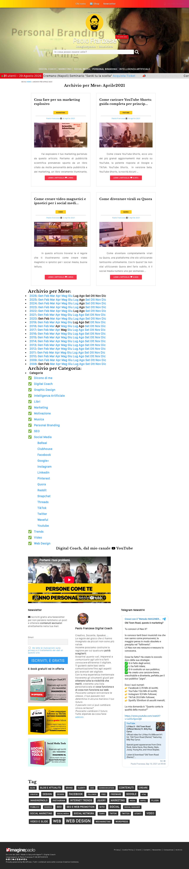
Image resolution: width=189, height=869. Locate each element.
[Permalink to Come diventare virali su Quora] (126, 246)
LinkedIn (43, 472)
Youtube (126, 112)
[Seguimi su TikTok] (15, 859)
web (57, 821)
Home (29, 82)
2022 (33, 311)
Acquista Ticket (101, 76)
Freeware (116, 794)
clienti (81, 788)
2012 (33, 348)
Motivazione (42, 413)
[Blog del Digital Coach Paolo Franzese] (94, 30)
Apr (58, 296)
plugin (155, 800)
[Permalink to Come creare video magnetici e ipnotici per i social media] (60, 246)
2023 (33, 307)
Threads (43, 502)
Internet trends (81, 800)
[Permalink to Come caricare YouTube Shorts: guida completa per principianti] (126, 146)
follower (92, 794)
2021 (33, 314)
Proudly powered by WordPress (19, 862)
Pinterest (44, 478)
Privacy (117, 850)
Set (87, 299)
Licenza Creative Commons (67, 862)
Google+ (43, 460)
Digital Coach (47, 69)
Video (60, 212)
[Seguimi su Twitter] (22, 859)
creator (34, 794)
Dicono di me (43, 378)
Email (31, 637)
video (150, 813)
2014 (33, 341)
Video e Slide (39, 821)
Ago (81, 314)
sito (102, 806)
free (103, 794)
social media (63, 814)
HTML (144, 794)
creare (143, 787)
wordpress (122, 821)
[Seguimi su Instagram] (11, 859)
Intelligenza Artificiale (134, 69)
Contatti (147, 850)
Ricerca (48, 807)
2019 (33, 322)
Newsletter (156, 850)
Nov (98, 299)
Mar (52, 296)
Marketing (65, 69)
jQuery (101, 800)
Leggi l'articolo (56, 178)
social (114, 806)
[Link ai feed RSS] (26, 859)
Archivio (179, 850)
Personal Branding (104, 69)
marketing (118, 800)
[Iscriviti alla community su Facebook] (7, 859)
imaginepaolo (39, 800)
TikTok (42, 508)
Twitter (42, 514)
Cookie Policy (127, 850)
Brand (69, 788)
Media (132, 801)
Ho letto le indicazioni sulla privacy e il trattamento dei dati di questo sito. (45, 650)
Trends (39, 531)
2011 (33, 352)
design (47, 794)
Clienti (138, 850)
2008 (33, 364)
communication (106, 788)
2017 (33, 330)
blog (32, 788)
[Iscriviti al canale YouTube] (13, 859)
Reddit (42, 490)
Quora (126, 212)
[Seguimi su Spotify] (20, 859)
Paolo (94, 40)
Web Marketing (103, 822)
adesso (79, 717)
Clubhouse (45, 449)
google (131, 794)
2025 (33, 299)
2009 (33, 360)
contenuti (126, 787)
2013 (33, 345)
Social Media (82, 69)
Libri (37, 401)
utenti (138, 813)
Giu (70, 296)
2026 (33, 296)
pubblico (34, 807)
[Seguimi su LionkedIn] (17, 859)
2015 (33, 337)
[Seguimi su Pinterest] (24, 859)
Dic (104, 299)
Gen (41, 296)
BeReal (42, 443)
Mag (64, 296)
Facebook (44, 455)
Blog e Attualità (50, 787)
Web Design (42, 543)
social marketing (41, 813)
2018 (33, 326)
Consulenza (168, 850)
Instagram (45, 466)
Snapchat (44, 496)
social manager (132, 807)
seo (59, 806)
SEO (37, 431)
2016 (33, 333)
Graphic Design (44, 390)
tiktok (113, 813)
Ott (93, 299)
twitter (125, 813)
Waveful (43, 520)
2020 (33, 318)
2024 (33, 303)
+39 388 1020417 (175, 4)
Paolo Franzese (53, 118)
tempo (102, 814)
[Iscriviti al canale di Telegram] (9, 859)
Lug (76, 299)
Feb (46, 296)
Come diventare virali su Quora (125, 199)
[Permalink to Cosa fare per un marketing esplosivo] (60, 146)
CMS (92, 788)
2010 (33, 356)
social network (84, 813)
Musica (39, 419)
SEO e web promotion (80, 806)
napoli (143, 801)
